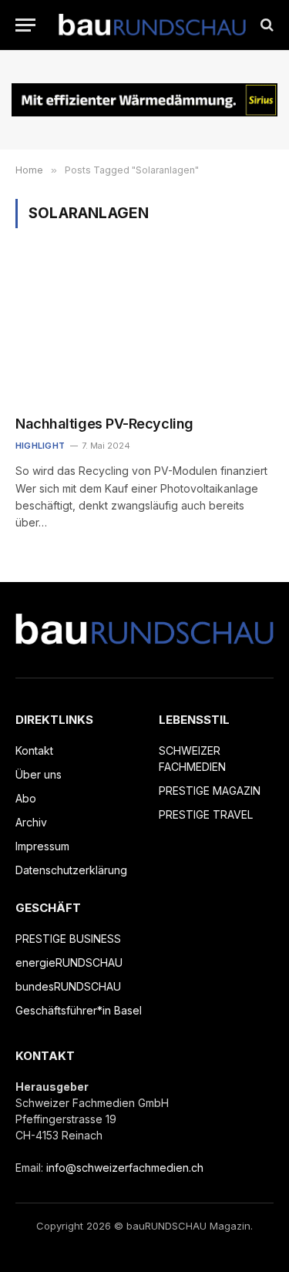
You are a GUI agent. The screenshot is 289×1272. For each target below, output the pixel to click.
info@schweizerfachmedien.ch (124, 1167)
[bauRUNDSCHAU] (152, 25)
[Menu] (25, 25)
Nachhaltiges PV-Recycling (104, 424)
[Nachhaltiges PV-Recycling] (144, 331)
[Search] (265, 25)
